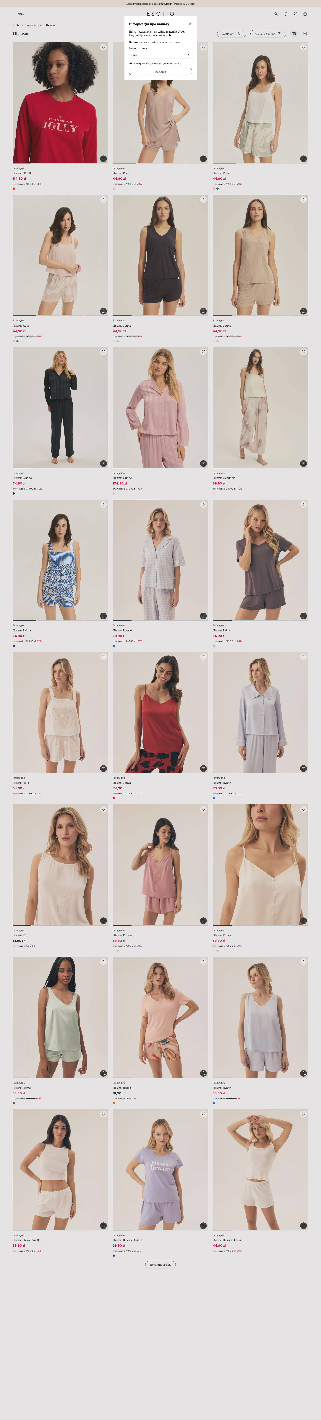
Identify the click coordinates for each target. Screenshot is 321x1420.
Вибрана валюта (138, 48)
